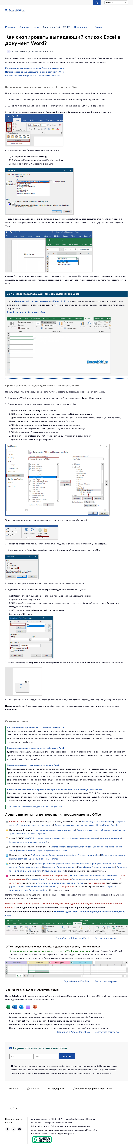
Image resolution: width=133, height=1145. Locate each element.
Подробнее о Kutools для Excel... (73, 938)
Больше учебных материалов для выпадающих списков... (33, 75)
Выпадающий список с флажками (32, 301)
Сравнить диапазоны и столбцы (44, 858)
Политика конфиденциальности (94, 1088)
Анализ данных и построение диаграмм (74, 825)
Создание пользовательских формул (34, 825)
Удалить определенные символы (101, 875)
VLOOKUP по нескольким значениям (80, 838)
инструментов (60, 875)
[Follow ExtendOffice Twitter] (13, 1129)
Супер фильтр (35, 870)
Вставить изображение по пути (69, 883)
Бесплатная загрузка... (107, 938)
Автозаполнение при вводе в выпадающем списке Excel (35, 727)
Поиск (98, 27)
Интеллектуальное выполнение (97, 821)
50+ (123, 875)
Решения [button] (10, 27)
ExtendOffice (16, 10)
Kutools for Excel (61, 301)
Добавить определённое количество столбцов (53, 855)
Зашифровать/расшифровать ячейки (96, 867)
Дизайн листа (63, 863)
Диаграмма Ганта (35, 879)
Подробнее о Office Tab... (77, 981)
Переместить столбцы (89, 855)
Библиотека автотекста (30, 867)
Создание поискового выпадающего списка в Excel (33, 765)
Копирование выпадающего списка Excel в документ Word (35, 68)
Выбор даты (49, 867)
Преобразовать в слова (21, 886)
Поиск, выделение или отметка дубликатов (54, 830)
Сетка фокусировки (45, 863)
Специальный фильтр (54, 870)
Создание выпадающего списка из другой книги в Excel (35, 748)
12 (41, 875)
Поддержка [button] (80, 27)
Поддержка (57, 1088)
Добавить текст (76, 875)
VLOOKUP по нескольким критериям (42, 838)
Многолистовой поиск (110, 838)
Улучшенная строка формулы (86, 863)
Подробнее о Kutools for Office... (73, 1031)
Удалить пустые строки (88, 830)
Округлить (42, 833)
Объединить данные (67, 867)
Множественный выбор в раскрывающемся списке (42, 850)
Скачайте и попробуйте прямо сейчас (26, 312)
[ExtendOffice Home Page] (97, 2)
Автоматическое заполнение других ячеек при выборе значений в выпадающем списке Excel (55, 789)
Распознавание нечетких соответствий (28, 842)
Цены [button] (35, 27)
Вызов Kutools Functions (108, 825)
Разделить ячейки (38, 890)
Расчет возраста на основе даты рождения (93, 879)
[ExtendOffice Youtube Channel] (19, 1129)
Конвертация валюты (44, 886)
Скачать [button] (24, 27)
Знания (34, 1088)
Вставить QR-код (44, 883)
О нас (15, 1108)
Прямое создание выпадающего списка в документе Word (35, 71)
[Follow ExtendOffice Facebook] (7, 1129)
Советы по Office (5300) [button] (56, 27)
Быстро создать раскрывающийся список (71, 846)
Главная (13, 1088)
